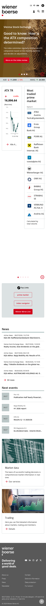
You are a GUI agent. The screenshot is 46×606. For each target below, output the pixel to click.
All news (11, 380)
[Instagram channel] (33, 560)
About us (5, 575)
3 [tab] (24, 74)
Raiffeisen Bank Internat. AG (14, 147)
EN (38, 5)
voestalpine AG (13, 161)
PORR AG (17, 136)
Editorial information (32, 578)
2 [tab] (22, 74)
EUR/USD (32, 229)
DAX (30, 113)
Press (4, 578)
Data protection (30, 582)
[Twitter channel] (41, 560)
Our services (14, 481)
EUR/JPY (31, 251)
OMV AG (16, 178)
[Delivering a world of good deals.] (9, 564)
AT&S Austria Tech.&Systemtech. (14, 115)
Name (8, 107)
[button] (42, 74)
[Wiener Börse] (10, 10)
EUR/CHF (32, 240)
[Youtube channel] (26, 560)
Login (34, 11)
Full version (29, 586)
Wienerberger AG (14, 172)
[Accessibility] (42, 5)
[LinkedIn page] (30, 560)
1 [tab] (19, 74)
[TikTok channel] (37, 560)
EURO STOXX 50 (31, 127)
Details (12, 529)
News (4, 582)
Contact (27, 575)
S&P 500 (32, 155)
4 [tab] (27, 74)
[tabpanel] (23, 48)
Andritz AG (18, 213)
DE (31, 5)
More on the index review (16, 60)
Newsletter (5, 586)
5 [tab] (28, 277)
